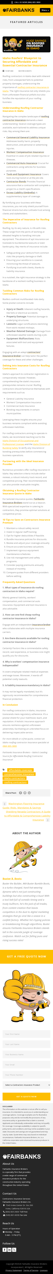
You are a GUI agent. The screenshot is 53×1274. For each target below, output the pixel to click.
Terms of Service (30, 1270)
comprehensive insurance (19, 774)
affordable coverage (20, 770)
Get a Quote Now (26, 1096)
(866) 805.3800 (12, 1211)
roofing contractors (15, 782)
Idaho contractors (14, 778)
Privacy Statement (14, 1270)
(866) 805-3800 (34, 2)
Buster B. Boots (25, 71)
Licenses (44, 1270)
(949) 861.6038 (12, 1215)
